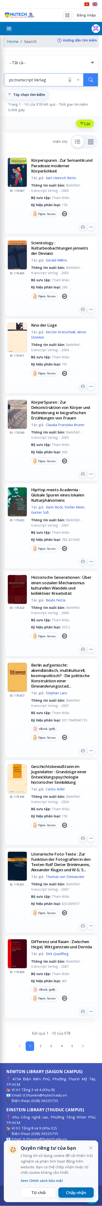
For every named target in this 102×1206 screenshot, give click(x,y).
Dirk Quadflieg (57, 953)
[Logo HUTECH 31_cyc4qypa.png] (19, 15)
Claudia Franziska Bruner (65, 424)
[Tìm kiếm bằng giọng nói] (70, 80)
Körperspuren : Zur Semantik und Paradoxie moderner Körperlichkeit (62, 165)
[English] (95, 4)
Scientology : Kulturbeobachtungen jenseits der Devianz (59, 248)
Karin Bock (54, 507)
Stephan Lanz (56, 692)
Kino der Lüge (44, 325)
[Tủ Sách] (67, 15)
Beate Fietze (56, 600)
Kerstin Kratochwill (60, 331)
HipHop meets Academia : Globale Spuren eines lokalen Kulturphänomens (57, 495)
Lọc (87, 123)
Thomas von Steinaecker (65, 876)
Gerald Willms (56, 260)
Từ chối (38, 1192)
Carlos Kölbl (55, 789)
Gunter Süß (40, 512)
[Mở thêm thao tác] (91, 227)
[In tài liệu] (83, 227)
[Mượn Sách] (96, 28)
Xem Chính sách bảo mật (42, 1180)
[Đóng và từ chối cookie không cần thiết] (91, 1148)
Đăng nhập (86, 15)
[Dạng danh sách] (78, 142)
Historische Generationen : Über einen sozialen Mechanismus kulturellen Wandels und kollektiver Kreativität (61, 585)
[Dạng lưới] (91, 142)
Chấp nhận (76, 1192)
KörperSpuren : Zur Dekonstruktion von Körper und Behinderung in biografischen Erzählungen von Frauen (60, 410)
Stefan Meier (75, 507)
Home (13, 41)
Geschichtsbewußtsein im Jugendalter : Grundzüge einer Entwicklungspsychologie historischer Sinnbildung (59, 774)
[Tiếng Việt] (87, 4)
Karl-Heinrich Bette (61, 177)
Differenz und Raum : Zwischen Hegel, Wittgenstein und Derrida (61, 944)
